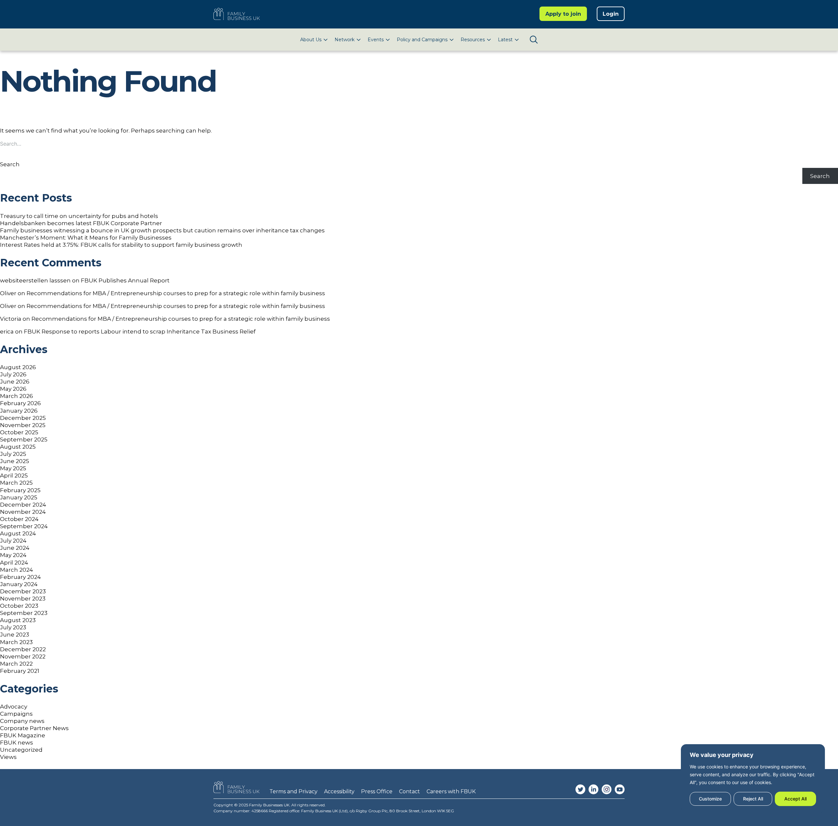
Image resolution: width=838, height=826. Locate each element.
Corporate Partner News (34, 728)
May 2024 (13, 555)
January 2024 (19, 584)
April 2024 (14, 562)
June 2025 (14, 461)
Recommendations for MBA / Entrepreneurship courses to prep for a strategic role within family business (176, 293)
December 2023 (23, 591)
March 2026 (16, 396)
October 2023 (19, 605)
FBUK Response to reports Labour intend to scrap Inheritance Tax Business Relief (140, 331)
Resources (473, 40)
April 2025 (14, 475)
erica (7, 331)
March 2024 (16, 569)
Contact (409, 791)
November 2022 (23, 656)
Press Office (376, 791)
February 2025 (20, 490)
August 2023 (18, 620)
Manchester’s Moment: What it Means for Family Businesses (86, 237)
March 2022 (16, 663)
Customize (710, 798)
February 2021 (19, 671)
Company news (22, 721)
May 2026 (13, 389)
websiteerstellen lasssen (35, 280)
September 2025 (23, 439)
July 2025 (13, 454)
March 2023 (16, 642)
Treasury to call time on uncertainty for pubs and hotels (79, 216)
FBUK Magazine (22, 735)
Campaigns (16, 713)
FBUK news (16, 742)
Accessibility (339, 791)
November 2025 (23, 425)
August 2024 (18, 533)
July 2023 (13, 627)
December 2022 (23, 649)
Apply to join (563, 14)
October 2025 (19, 432)
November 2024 (23, 512)
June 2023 (14, 634)
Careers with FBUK (451, 791)
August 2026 (18, 367)
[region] (753, 778)
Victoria (10, 318)
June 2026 (14, 381)
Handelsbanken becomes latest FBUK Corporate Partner (81, 223)
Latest (505, 40)
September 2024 (24, 526)
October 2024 (19, 519)
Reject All (753, 798)
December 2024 (23, 504)
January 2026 (19, 410)
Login (611, 14)
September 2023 (23, 613)
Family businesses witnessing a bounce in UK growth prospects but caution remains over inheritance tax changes (162, 230)
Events (376, 40)
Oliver (8, 293)
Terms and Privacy (293, 791)
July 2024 (13, 540)
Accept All (795, 798)
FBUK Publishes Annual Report (125, 280)
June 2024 (14, 548)
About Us (310, 40)
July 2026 (13, 374)
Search (10, 164)
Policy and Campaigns (422, 40)
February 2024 (20, 577)
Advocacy (13, 706)
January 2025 (18, 497)
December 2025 (23, 418)
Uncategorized (21, 749)
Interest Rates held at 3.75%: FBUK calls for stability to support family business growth (121, 245)
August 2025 (18, 446)
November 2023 (23, 598)
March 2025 (16, 482)
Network (345, 40)
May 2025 (13, 468)
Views (8, 757)
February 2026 (20, 403)
